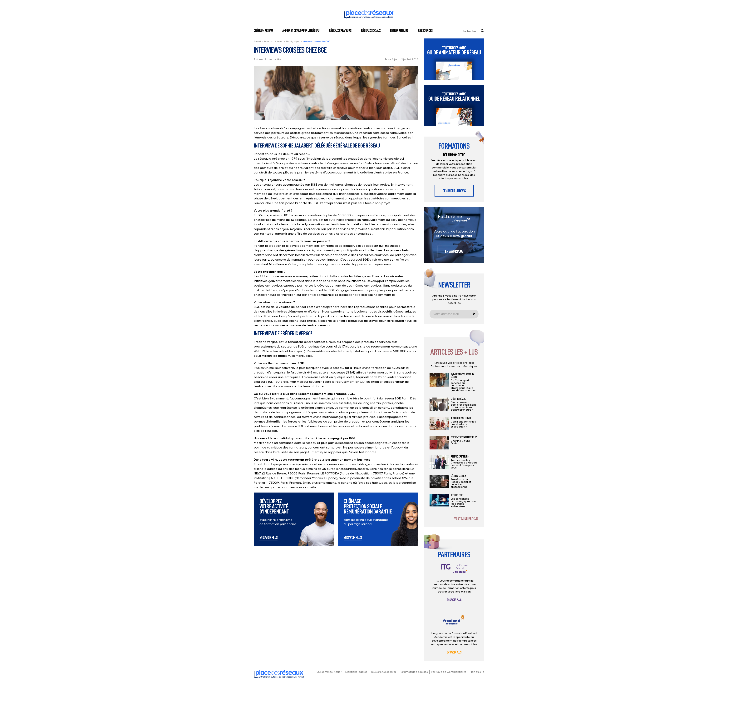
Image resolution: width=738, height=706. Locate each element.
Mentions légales (356, 671)
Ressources (425, 30)
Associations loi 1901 (461, 418)
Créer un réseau (263, 30)
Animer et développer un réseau (300, 30)
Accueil (257, 41)
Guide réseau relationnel (454, 96)
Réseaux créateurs (340, 30)
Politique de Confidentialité (448, 671)
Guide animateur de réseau (454, 50)
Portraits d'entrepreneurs (464, 437)
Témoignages (292, 41)
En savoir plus (268, 538)
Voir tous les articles (466, 518)
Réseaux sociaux (371, 30)
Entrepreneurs (399, 30)
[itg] (454, 571)
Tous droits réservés (383, 671)
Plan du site (477, 671)
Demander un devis (454, 190)
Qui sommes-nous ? (329, 671)
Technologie (457, 495)
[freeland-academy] (454, 623)
